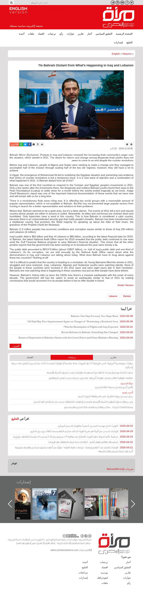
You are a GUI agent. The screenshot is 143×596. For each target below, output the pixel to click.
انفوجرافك (102, 577)
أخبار (89, 33)
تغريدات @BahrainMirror (120, 469)
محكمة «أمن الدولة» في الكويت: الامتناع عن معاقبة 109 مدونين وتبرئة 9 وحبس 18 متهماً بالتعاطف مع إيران (73, 436)
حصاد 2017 (74, 492)
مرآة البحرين (118, 17)
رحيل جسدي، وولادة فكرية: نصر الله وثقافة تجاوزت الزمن (105, 394)
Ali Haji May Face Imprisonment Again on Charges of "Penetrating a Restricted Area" (80, 321)
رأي (61, 33)
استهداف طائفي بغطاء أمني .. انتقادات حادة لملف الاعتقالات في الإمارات (90, 442)
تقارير (81, 33)
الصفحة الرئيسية (124, 33)
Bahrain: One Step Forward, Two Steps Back (102, 316)
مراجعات (83, 572)
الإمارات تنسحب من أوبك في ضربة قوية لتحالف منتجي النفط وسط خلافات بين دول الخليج (81, 431)
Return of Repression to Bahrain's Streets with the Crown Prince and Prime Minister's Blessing (75, 337)
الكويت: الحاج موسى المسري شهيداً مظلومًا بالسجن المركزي (95, 426)
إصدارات (118, 42)
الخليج (129, 42)
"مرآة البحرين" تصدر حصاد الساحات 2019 (126, 496)
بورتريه (104, 572)
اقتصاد (41, 33)
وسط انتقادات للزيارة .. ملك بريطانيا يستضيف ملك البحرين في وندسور (98, 407)
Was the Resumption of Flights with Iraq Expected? (98, 327)
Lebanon (113, 296)
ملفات (31, 33)
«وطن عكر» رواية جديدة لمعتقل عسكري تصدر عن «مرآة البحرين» (100, 498)
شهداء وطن (22, 492)
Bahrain (127, 296)
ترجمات (52, 33)
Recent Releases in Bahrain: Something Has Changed (97, 332)
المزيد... (15, 345)
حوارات (70, 33)
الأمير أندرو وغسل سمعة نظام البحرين (114, 385)
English (116, 53)
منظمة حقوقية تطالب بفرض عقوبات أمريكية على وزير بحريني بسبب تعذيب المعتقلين (91, 378)
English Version (18, 10)
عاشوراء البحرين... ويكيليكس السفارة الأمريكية (48, 496)
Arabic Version (125, 285)
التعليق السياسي (104, 33)
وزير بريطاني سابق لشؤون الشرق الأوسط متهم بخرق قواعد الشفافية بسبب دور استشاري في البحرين (83, 401)
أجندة (21, 33)
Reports (127, 53)
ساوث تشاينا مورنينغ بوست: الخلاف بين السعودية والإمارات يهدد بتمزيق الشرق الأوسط (90, 372)
